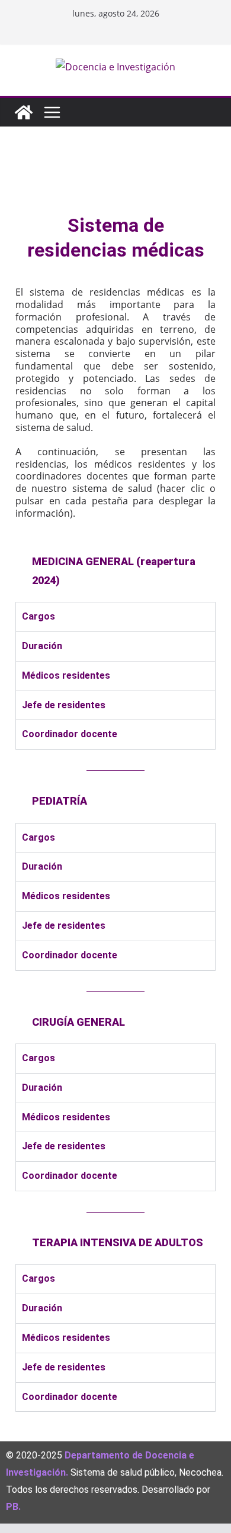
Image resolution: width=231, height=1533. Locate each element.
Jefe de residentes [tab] (63, 705)
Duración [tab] (42, 646)
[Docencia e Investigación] (23, 112)
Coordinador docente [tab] (69, 734)
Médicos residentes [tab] (66, 675)
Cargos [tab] (38, 616)
